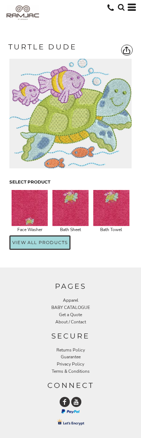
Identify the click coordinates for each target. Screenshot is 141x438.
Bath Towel (111, 230)
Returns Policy (70, 350)
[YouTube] (76, 402)
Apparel (70, 300)
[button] (121, 7)
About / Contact (70, 322)
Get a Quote (70, 315)
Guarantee (71, 357)
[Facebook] (65, 402)
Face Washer (29, 230)
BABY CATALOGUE (70, 307)
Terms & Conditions (71, 371)
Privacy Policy (70, 364)
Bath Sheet (70, 230)
